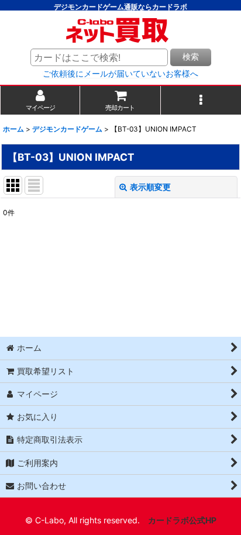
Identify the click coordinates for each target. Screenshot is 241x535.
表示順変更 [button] (150, 187)
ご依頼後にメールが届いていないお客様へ (120, 74)
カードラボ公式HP (182, 520)
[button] (201, 100)
